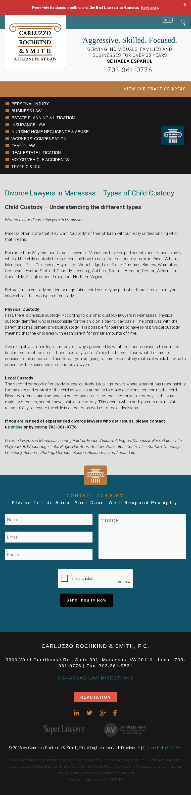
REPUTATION (95, 697)
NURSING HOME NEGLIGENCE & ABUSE (50, 132)
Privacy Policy (155, 747)
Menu (167, 20)
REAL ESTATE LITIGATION (36, 153)
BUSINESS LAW (26, 111)
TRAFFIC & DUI (25, 167)
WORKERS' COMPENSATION (38, 139)
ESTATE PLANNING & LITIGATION (43, 118)
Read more (149, 7)
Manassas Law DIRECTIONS (96, 677)
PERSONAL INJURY (30, 104)
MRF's (177, 747)
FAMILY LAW (23, 146)
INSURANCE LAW (28, 125)
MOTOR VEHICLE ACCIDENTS (40, 160)
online (17, 427)
